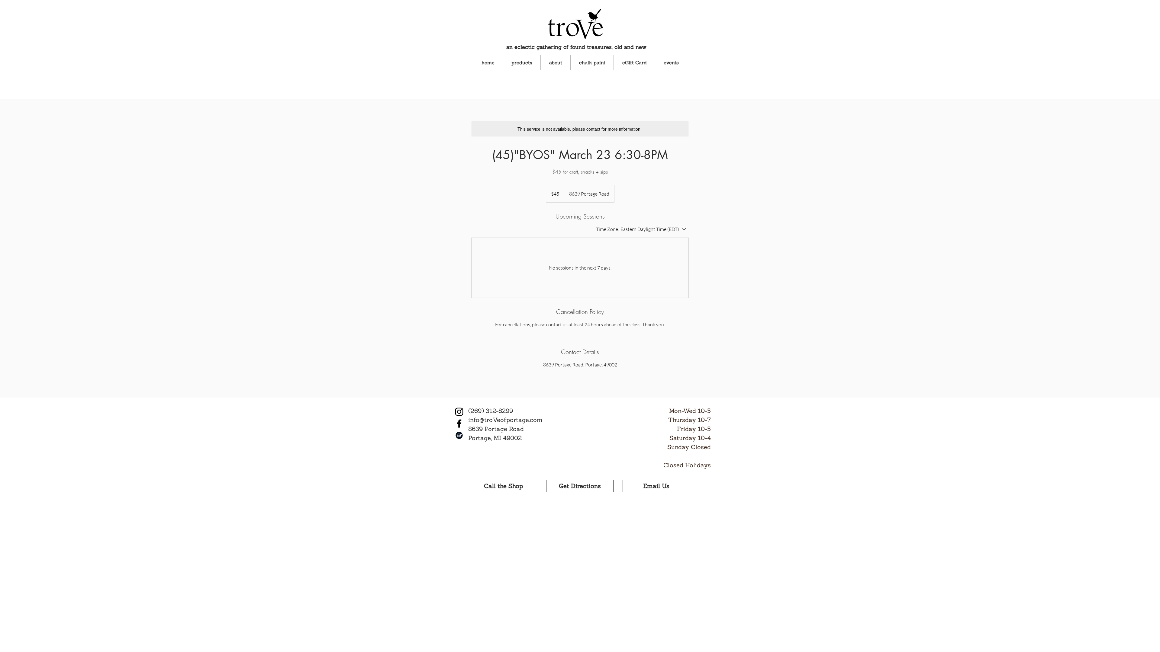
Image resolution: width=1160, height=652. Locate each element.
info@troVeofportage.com (505, 419)
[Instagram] (459, 411)
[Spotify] (459, 435)
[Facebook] (459, 423)
